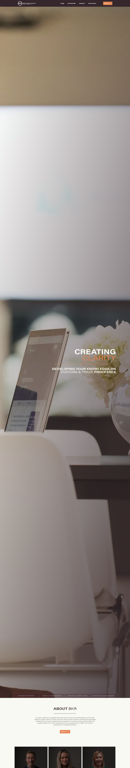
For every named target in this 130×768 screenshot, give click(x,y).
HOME (62, 3)
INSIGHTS (82, 3)
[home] (36, 3)
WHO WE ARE (72, 3)
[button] (93, 3)
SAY (107, 3)
